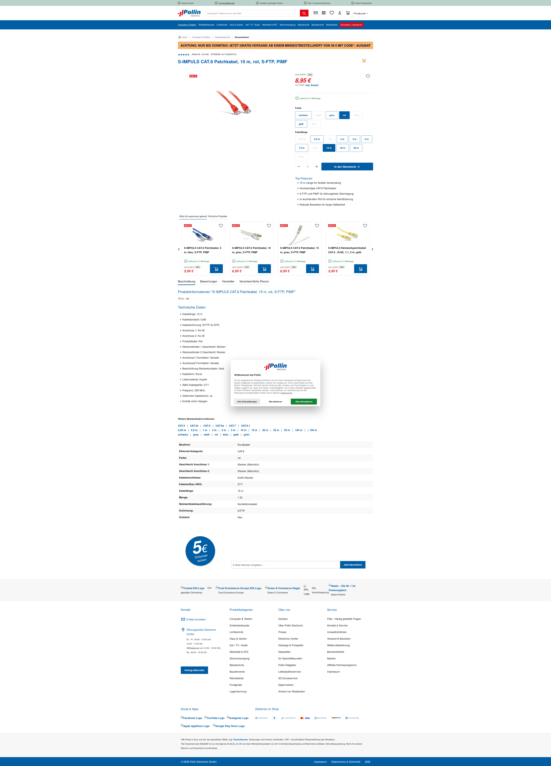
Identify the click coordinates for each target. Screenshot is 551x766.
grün (316, 124)
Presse (282, 632)
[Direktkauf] (323, 12)
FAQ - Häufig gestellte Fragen (344, 619)
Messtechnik (237, 665)
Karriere (283, 619)
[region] (233, 103)
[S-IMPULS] (364, 63)
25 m (276, 430)
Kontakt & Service (337, 625)
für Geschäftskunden (290, 658)
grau (331, 115)
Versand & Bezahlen (339, 638)
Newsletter (284, 652)
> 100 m (312, 430)
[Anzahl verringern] (298, 166)
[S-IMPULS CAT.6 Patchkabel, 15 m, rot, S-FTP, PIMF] (233, 103)
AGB (367, 761)
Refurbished (237, 678)
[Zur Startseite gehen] (189, 13)
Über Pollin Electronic (290, 625)
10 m (317, 148)
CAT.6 (206, 425)
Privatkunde (360, 13)
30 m (356, 147)
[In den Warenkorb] (216, 268)
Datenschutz (250, 571)
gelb (301, 124)
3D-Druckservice (288, 678)
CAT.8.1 (245, 425)
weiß (320, 115)
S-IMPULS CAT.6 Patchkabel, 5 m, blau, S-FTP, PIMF (202, 250)
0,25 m (304, 139)
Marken (331, 658)
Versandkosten (240, 739)
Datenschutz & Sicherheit (345, 761)
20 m (342, 147)
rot (344, 115)
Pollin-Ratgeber (287, 665)
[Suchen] (304, 13)
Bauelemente (237, 671)
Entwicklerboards (239, 625)
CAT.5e (194, 425)
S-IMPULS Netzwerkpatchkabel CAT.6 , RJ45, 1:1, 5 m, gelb (347, 250)
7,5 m (301, 147)
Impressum (333, 671)
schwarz (303, 115)
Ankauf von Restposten (291, 691)
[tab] (186, 282)
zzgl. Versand (311, 84)
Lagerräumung (238, 691)
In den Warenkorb (345, 167)
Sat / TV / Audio (239, 645)
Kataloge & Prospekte (290, 645)
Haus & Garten (238, 638)
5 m (367, 139)
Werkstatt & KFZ (239, 652)
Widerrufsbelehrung (338, 645)
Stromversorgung (239, 658)
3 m (354, 139)
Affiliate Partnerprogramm (342, 665)
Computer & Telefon (241, 619)
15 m (329, 147)
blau (358, 115)
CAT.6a (220, 425)
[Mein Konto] (339, 12)
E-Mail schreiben (196, 619)
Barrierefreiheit (335, 652)
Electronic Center (288, 638)
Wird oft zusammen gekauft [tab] (193, 216)
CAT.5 (181, 425)
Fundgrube (236, 685)
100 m (298, 430)
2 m (342, 139)
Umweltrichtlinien (337, 632)
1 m (332, 139)
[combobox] (252, 13)
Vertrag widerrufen (194, 670)
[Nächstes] (372, 249)
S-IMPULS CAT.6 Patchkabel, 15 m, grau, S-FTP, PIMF (299, 250)
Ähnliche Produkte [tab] (217, 216)
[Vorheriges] (178, 249)
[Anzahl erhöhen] (316, 166)
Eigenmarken (286, 685)
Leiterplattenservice (289, 671)
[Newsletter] (315, 12)
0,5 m (317, 139)
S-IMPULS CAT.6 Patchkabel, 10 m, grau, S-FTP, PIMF (251, 250)
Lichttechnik (236, 632)
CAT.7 (232, 425)
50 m (303, 157)
